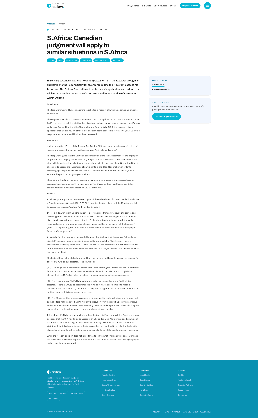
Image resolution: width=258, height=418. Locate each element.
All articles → (158, 84)
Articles (51, 24)
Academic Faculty (185, 380)
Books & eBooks (146, 395)
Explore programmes (166, 116)
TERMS (166, 412)
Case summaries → (161, 89)
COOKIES (176, 412)
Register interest (190, 6)
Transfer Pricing (108, 375)
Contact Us (182, 395)
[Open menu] (207, 5)
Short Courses (160, 5)
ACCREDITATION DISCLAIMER (197, 412)
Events (173, 5)
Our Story (182, 375)
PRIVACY (157, 412)
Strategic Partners (185, 385)
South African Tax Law (111, 385)
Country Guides (146, 385)
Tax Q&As (144, 390)
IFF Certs (146, 5)
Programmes (133, 5)
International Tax (109, 380)
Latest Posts (145, 375)
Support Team (183, 390)
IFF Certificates (108, 390)
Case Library (145, 380)
